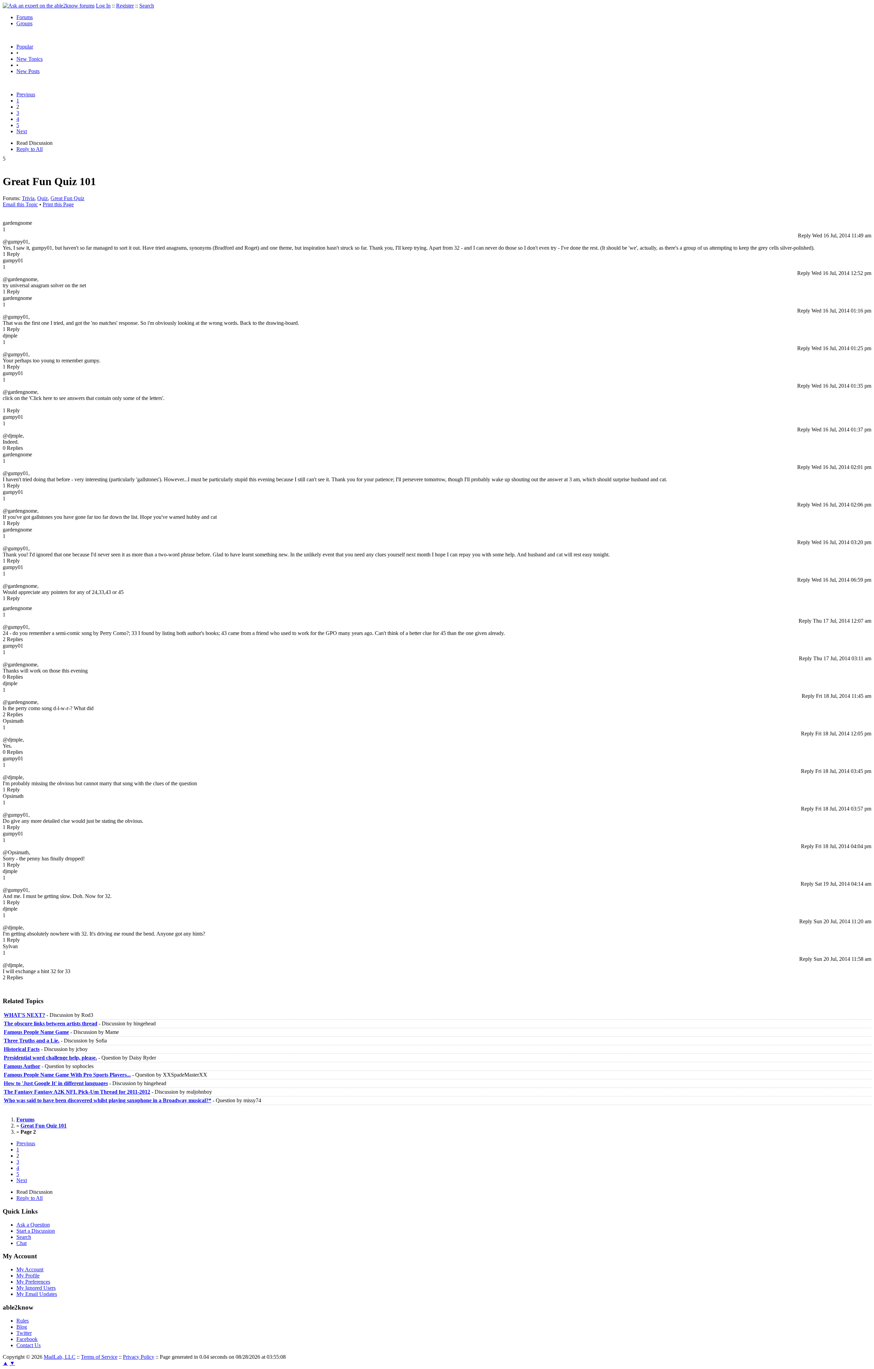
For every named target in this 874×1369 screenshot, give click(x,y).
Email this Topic (20, 204)
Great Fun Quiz (67, 198)
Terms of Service (99, 1357)
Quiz (42, 198)
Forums (24, 17)
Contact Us (28, 1345)
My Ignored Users (36, 1288)
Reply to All (29, 149)
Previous (25, 94)
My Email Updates (36, 1294)
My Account (29, 1269)
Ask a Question (33, 1225)
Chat (21, 1243)
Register (125, 6)
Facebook (27, 1339)
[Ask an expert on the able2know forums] (49, 6)
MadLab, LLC (59, 1357)
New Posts (28, 71)
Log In (103, 6)
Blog (21, 1327)
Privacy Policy (138, 1357)
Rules (22, 1321)
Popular (24, 47)
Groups (24, 23)
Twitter (24, 1333)
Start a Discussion (35, 1231)
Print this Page (58, 204)
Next (21, 131)
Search (146, 6)
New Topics (29, 59)
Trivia (28, 198)
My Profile (28, 1275)
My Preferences (33, 1282)
